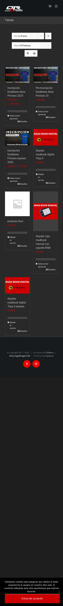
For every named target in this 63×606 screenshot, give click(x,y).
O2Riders (50, 352)
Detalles (23, 121)
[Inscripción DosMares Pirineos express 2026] (17, 137)
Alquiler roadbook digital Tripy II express (16, 302)
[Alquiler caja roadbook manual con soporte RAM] (45, 211)
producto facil (15, 221)
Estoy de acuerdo (32, 598)
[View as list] (34, 53)
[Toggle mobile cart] (50, 6)
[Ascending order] (48, 36)
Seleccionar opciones (13, 117)
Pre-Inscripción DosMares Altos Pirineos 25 (45, 91)
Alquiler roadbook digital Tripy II (45, 154)
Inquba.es (49, 355)
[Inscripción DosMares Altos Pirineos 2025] (17, 74)
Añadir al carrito (41, 177)
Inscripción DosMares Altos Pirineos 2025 (16, 91)
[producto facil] (17, 204)
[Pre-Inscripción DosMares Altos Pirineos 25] (45, 74)
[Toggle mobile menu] (56, 6)
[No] (59, 591)
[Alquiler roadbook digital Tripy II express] (17, 285)
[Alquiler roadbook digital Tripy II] (45, 137)
